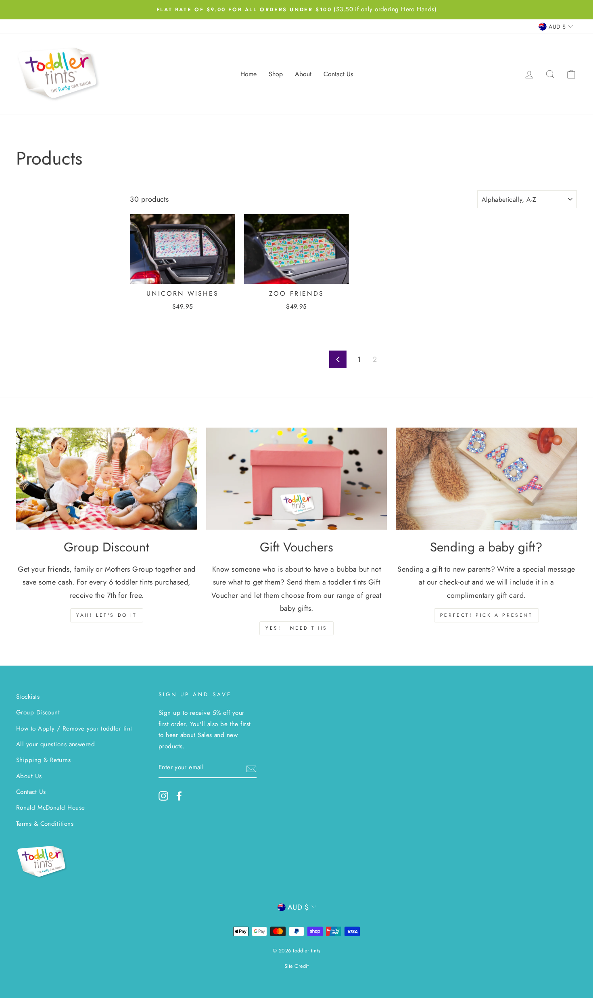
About (303, 74)
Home (248, 74)
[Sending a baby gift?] (486, 478)
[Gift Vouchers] (296, 478)
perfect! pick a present (486, 615)
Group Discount (38, 712)
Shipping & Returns (43, 760)
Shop (276, 74)
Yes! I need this (296, 628)
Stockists (28, 696)
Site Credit (296, 966)
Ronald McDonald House (50, 807)
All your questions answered (55, 744)
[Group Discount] (106, 478)
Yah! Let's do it (106, 615)
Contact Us (338, 74)
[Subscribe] (251, 768)
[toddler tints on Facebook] (179, 796)
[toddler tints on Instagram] (163, 796)
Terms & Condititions (44, 823)
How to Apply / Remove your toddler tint (74, 728)
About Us (29, 776)
